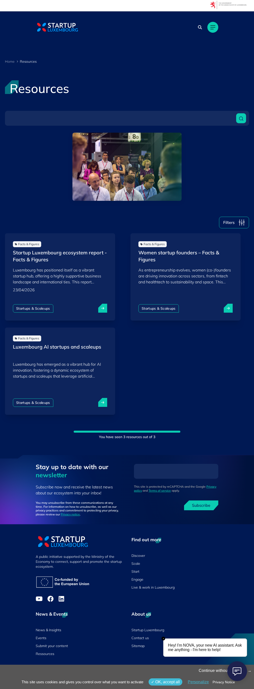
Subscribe (201, 505)
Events (41, 638)
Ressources (45, 654)
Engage (137, 579)
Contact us (140, 638)
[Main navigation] (212, 27)
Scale (135, 563)
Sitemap (138, 646)
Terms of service (160, 490)
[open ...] (102, 308)
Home (10, 61)
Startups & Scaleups (33, 308)
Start (135, 571)
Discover (138, 555)
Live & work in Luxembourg (153, 587)
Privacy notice (70, 514)
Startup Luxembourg (147, 630)
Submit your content (52, 646)
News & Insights (48, 630)
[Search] (199, 27)
